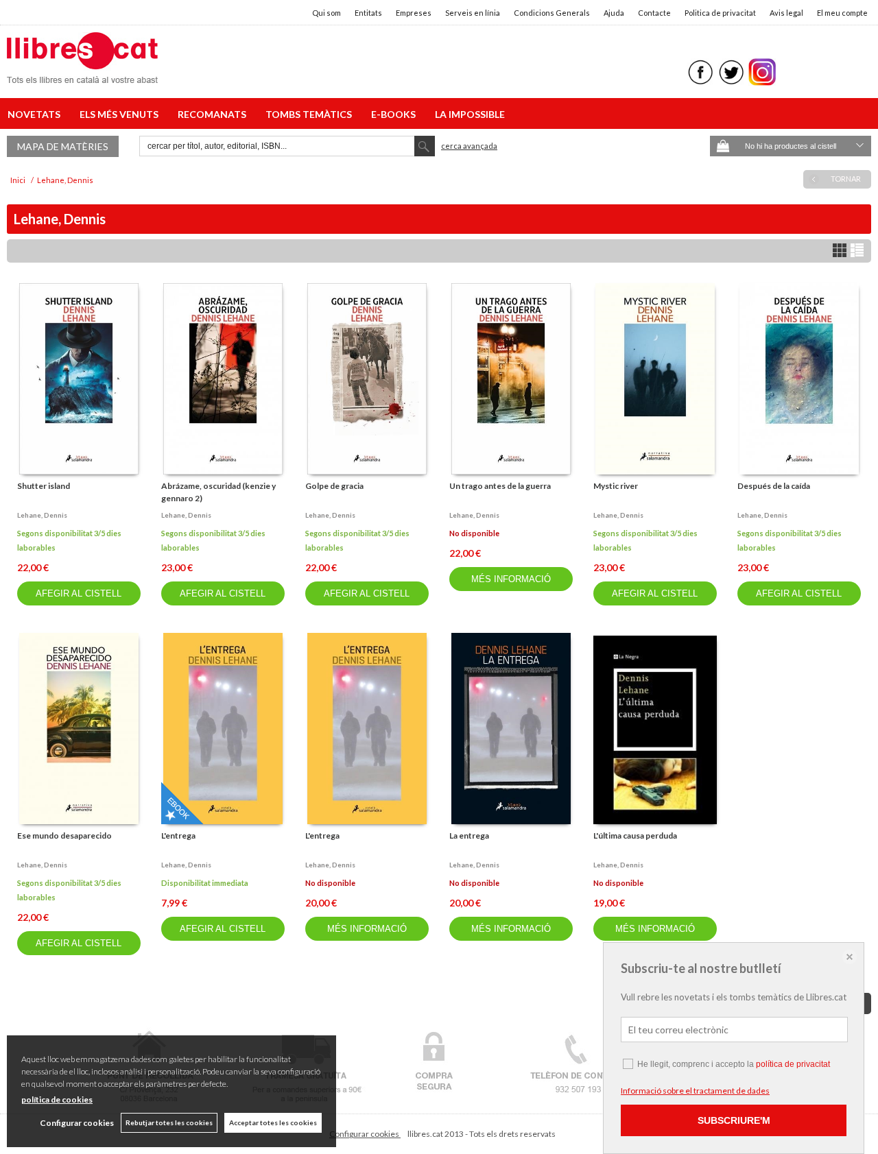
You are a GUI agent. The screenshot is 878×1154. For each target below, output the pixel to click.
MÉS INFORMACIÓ (511, 579)
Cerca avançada (469, 145)
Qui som (326, 12)
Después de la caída (773, 486)
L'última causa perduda (635, 835)
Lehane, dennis (42, 515)
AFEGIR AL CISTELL (78, 593)
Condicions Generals (552, 12)
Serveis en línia (472, 12)
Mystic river (615, 486)
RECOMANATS (214, 114)
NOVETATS (36, 114)
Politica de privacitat (720, 12)
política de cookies (57, 1099)
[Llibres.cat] (82, 74)
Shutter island (43, 486)
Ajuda (614, 12)
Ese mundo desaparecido (64, 835)
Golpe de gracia (334, 486)
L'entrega (178, 835)
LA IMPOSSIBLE (470, 114)
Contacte (654, 12)
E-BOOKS (395, 114)
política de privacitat (793, 1064)
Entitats (368, 12)
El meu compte (842, 12)
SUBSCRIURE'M (734, 1120)
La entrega (469, 835)
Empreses (413, 12)
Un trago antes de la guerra (500, 486)
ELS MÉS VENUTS (121, 114)
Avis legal (786, 12)
